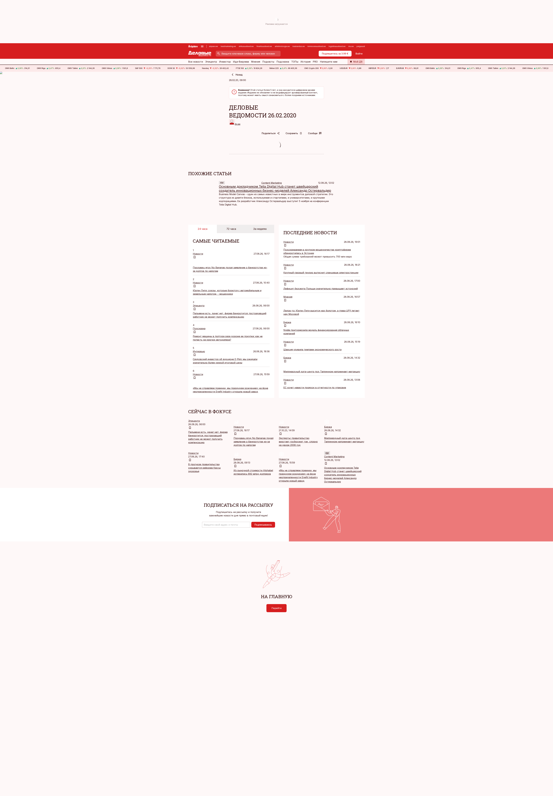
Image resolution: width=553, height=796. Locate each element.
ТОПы (294, 61)
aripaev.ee (213, 46)
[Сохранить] (194, 257)
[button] (226, 525)
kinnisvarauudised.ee (317, 46)
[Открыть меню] (202, 46)
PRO (315, 61)
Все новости (195, 61)
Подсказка (282, 61)
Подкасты (268, 61)
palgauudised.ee (364, 46)
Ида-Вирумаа (241, 61)
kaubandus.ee (299, 46)
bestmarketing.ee (228, 46)
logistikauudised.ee (337, 46)
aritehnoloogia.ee (282, 46)
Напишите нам (328, 61)
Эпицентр (211, 61)
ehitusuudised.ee (246, 46)
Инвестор (225, 61)
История (305, 61)
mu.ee (351, 46)
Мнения (255, 61)
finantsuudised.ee (264, 46)
